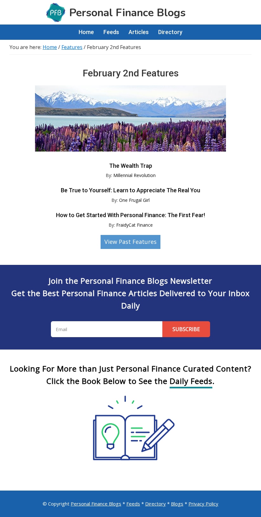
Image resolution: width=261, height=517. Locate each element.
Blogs (177, 503)
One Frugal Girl (134, 200)
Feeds (133, 503)
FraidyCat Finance (134, 225)
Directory (155, 503)
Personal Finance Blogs (96, 503)
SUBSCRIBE (186, 329)
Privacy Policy (203, 503)
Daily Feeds (191, 381)
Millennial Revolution (134, 175)
